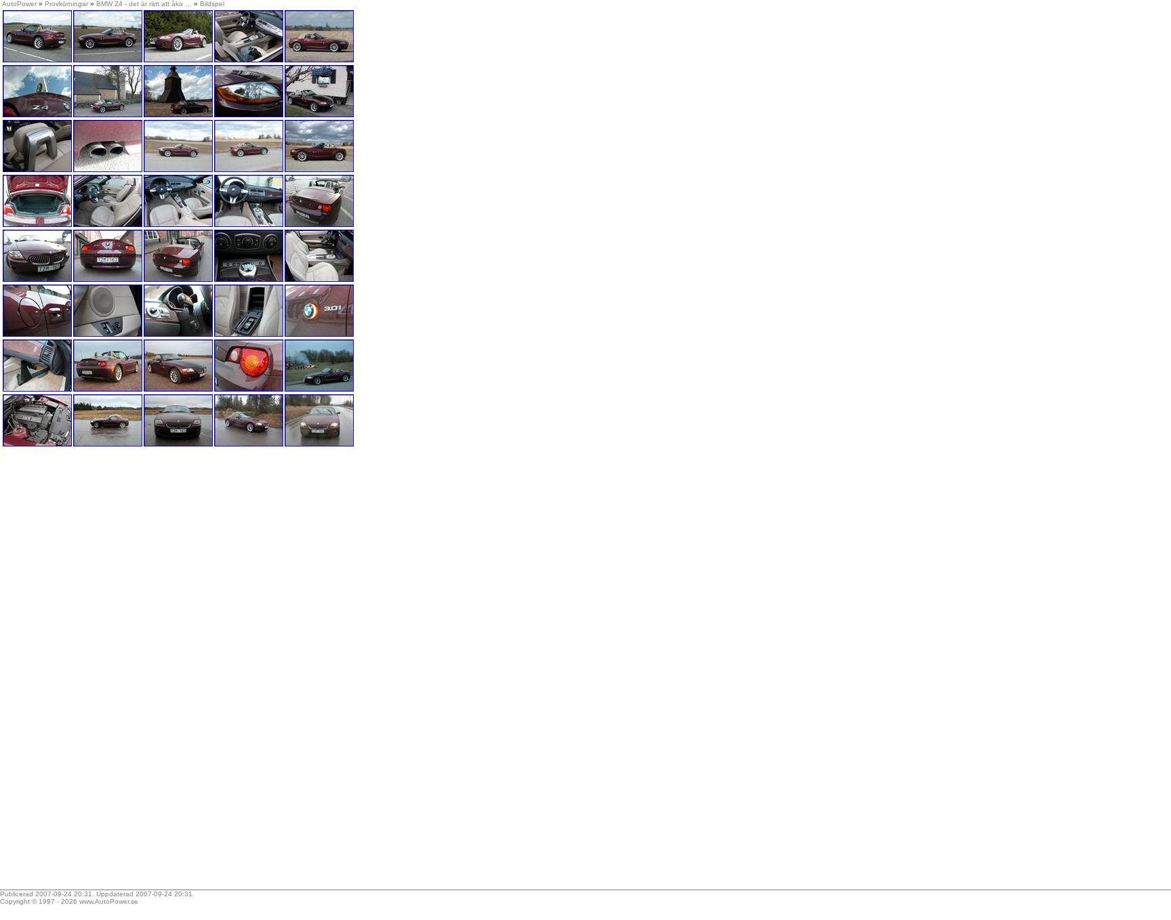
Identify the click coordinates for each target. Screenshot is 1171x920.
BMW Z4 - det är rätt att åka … (144, 3)
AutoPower (19, 3)
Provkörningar (66, 3)
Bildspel (212, 3)
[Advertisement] (86, 672)
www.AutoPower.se (108, 901)
